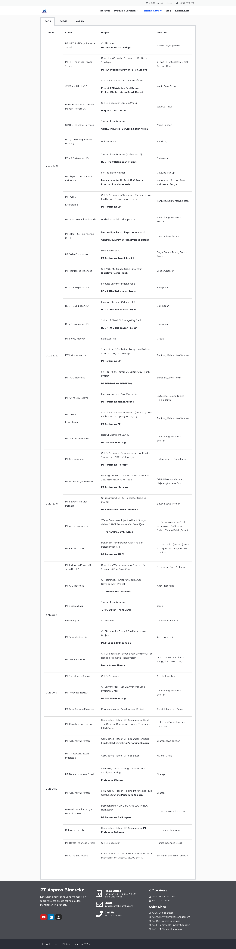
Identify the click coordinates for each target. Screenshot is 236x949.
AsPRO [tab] (80, 21)
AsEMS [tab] (63, 21)
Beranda (105, 10)
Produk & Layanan (125, 10)
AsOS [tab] (48, 21)
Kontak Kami (182, 10)
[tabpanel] (118, 453)
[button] (126, 11)
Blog (168, 10)
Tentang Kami (150, 10)
